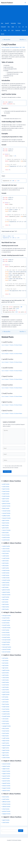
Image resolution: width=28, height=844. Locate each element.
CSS (12, 30)
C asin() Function (5, 687)
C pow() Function (5, 672)
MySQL (2, 33)
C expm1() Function (6, 745)
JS (8, 30)
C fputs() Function (5, 501)
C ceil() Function (5, 701)
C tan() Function (5, 663)
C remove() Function (6, 510)
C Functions (11, 345)
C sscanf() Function (6, 540)
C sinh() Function (5, 680)
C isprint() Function (6, 778)
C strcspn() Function (6, 642)
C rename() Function (6, 513)
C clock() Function (5, 799)
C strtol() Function (5, 575)
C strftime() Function (6, 804)
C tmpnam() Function (6, 518)
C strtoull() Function (6, 580)
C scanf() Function (5, 486)
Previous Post (6, 39)
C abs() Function (5, 599)
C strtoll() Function (5, 577)
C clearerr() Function (6, 530)
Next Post (23, 39)
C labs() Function (5, 604)
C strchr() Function (5, 632)
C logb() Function (5, 755)
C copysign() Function (6, 726)
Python (19, 23)
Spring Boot (13, 23)
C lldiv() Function (5, 609)
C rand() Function (5, 555)
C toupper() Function (6, 788)
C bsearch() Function (6, 594)
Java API (7, 23)
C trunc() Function (5, 709)
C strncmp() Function (6, 639)
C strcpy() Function (6, 618)
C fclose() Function (5, 491)
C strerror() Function (6, 651)
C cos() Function (5, 660)
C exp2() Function (5, 743)
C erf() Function (5, 697)
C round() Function (5, 711)
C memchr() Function (6, 649)
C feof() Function (5, 532)
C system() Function (6, 592)
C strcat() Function (5, 622)
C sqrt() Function (5, 675)
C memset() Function (6, 627)
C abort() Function (5, 582)
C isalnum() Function (6, 763)
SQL (9, 26)
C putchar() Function (6, 506)
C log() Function (5, 667)
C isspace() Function (6, 776)
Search (20, 830)
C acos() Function (5, 684)
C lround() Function (6, 714)
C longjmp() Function (6, 813)
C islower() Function (6, 771)
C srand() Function (5, 558)
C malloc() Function (6, 546)
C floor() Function (5, 704)
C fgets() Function (5, 498)
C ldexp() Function (5, 740)
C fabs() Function (5, 735)
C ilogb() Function (5, 747)
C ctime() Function (5, 809)
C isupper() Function (6, 773)
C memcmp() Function (6, 647)
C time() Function (5, 796)
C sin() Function (5, 658)
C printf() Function (5, 484)
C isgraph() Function (6, 783)
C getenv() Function (6, 589)
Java (2, 23)
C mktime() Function (6, 806)
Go (26, 26)
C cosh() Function (5, 677)
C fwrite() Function (6, 496)
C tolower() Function (6, 785)
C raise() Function (5, 822)
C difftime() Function (6, 801)
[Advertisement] (14, 13)
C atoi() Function (5, 563)
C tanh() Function (5, 682)
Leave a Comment (5, 47)
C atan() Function (5, 689)
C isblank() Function (6, 790)
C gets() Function (5, 527)
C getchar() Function (6, 503)
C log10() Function (5, 670)
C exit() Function (5, 587)
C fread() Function (5, 493)
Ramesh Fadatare (7, 2)
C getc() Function (5, 525)
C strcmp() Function (6, 637)
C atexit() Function (5, 585)
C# (23, 26)
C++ (19, 26)
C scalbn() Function (6, 757)
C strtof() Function (5, 572)
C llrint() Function (5, 723)
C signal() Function (5, 820)
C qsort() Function (5, 597)
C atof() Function (5, 560)
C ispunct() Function (6, 780)
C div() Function (5, 602)
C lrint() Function (5, 721)
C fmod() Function (5, 706)
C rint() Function (5, 718)
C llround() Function (6, 716)
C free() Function (5, 553)
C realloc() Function (6, 551)
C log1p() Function (5, 750)
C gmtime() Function (6, 811)
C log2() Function (5, 752)
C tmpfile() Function (6, 515)
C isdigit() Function (6, 768)
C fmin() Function (5, 733)
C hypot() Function (5, 694)
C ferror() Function (6, 535)
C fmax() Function (5, 731)
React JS (24, 30)
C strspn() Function (6, 644)
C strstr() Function (5, 630)
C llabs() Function (5, 606)
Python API (3, 26)
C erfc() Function (5, 699)
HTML (5, 30)
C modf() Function (5, 738)
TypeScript (17, 30)
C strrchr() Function (6, 635)
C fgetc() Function (5, 520)
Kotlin (13, 26)
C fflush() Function (5, 508)
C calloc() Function (5, 548)
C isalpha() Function (6, 766)
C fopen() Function (5, 489)
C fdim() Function (5, 728)
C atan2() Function (5, 692)
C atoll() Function (5, 568)
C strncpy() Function (6, 620)
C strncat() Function (6, 625)
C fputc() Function (5, 523)
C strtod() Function (5, 570)
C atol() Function (5, 565)
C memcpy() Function (6, 615)
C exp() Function (5, 665)
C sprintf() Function (6, 537)
